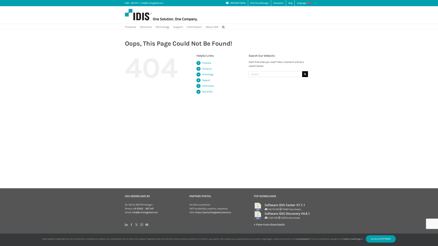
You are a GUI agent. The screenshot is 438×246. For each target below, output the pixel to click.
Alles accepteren (381, 238)
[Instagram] (141, 224)
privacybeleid (302, 239)
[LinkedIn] (126, 224)
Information (208, 85)
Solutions (207, 68)
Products (206, 63)
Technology (208, 74)
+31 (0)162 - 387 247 (143, 208)
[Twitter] (136, 224)
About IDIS (207, 91)
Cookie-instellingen (352, 239)
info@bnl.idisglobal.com (152, 3)
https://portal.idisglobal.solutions (213, 212)
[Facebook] (131, 224)
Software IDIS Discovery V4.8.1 (287, 213)
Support (206, 80)
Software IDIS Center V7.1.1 (285, 205)
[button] (223, 27)
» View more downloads (269, 224)
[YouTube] (146, 224)
